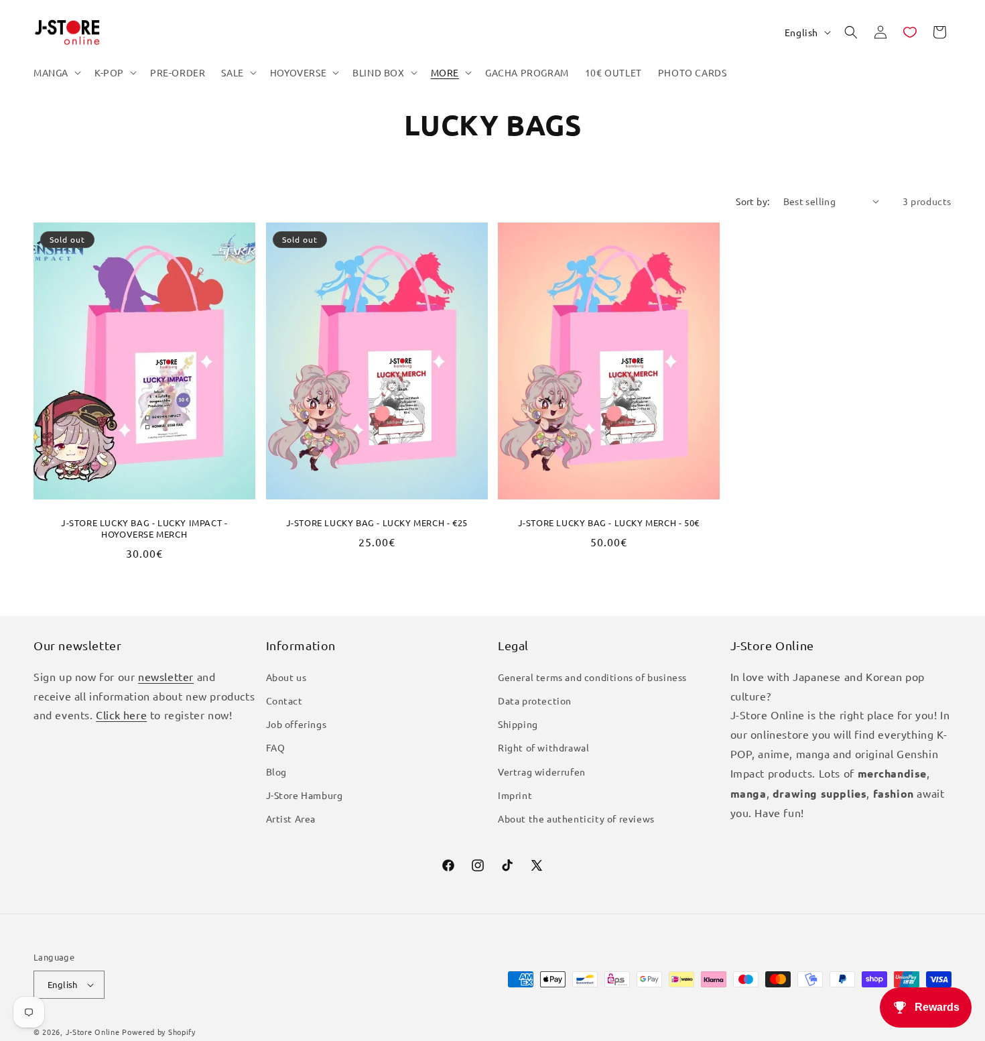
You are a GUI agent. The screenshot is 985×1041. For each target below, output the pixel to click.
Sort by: (752, 201)
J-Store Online (93, 1031)
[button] (55, 72)
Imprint (515, 795)
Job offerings (296, 724)
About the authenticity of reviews (576, 818)
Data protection (535, 700)
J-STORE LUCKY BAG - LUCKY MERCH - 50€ (609, 522)
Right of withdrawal (543, 747)
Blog (276, 772)
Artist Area (291, 818)
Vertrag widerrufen (542, 772)
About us (286, 677)
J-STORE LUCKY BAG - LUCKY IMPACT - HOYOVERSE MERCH (144, 528)
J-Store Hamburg (304, 795)
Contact (284, 700)
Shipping (518, 724)
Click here (121, 714)
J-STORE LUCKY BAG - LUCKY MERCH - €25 (376, 522)
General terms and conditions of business (592, 677)
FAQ (275, 747)
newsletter (166, 676)
